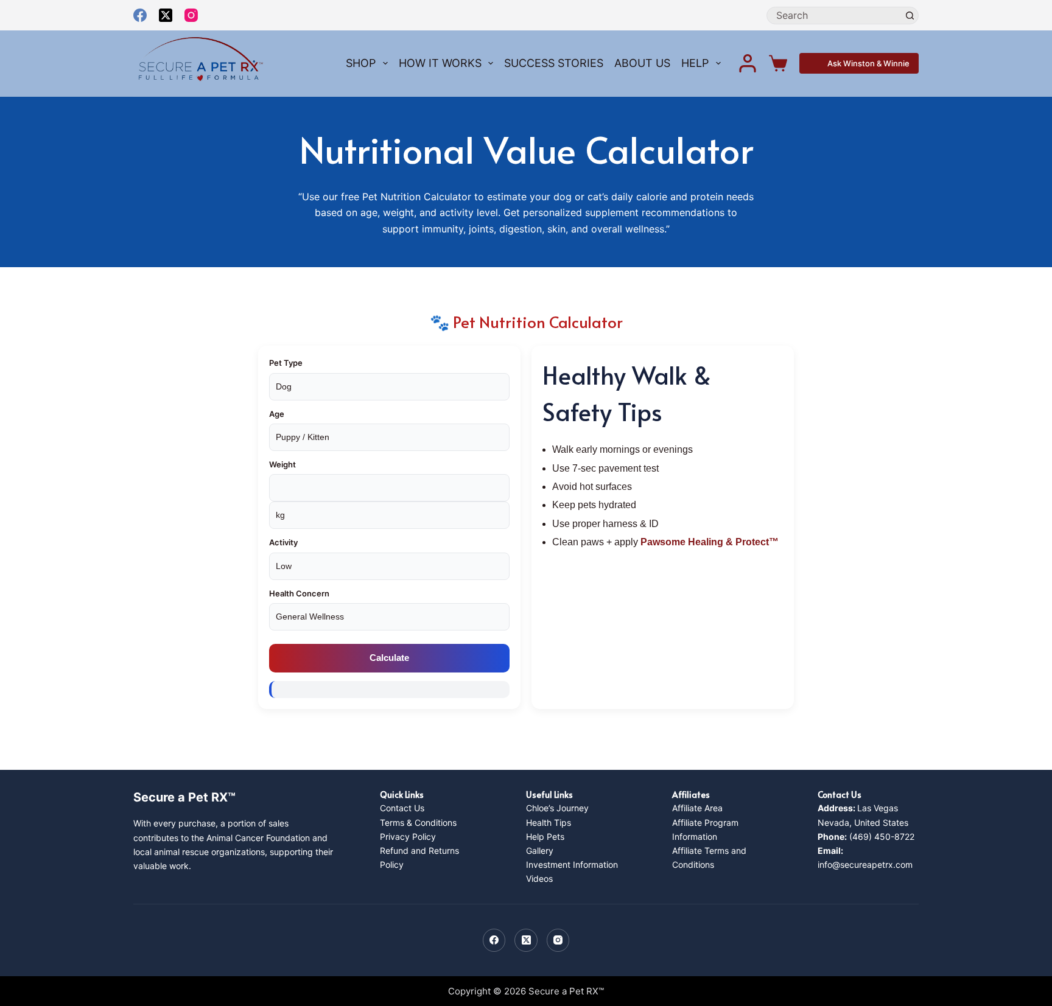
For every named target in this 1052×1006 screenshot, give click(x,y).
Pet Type (286, 363)
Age (276, 414)
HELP (695, 63)
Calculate (389, 657)
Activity (283, 542)
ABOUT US (642, 63)
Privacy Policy (408, 836)
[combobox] (834, 15)
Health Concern (299, 593)
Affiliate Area (697, 808)
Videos (539, 878)
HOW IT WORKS (440, 63)
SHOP (361, 63)
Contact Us (402, 808)
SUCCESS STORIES (553, 63)
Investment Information (572, 864)
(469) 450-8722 (866, 836)
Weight (282, 464)
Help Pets (545, 836)
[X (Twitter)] (165, 15)
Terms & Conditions (418, 822)
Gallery (539, 850)
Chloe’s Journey (557, 808)
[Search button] (910, 15)
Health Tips (548, 822)
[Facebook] (140, 15)
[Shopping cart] (778, 63)
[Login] (747, 63)
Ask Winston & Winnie (868, 63)
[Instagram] (191, 15)
